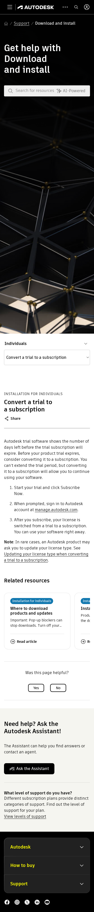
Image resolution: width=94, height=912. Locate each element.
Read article (27, 641)
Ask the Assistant (32, 768)
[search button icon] (76, 7)
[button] (47, 357)
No (58, 687)
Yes (36, 687)
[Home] (36, 7)
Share (16, 418)
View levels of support (25, 816)
